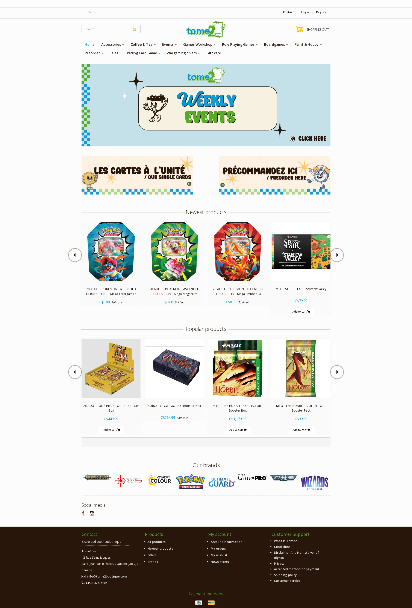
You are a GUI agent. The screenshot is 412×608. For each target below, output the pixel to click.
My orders (218, 548)
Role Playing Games (238, 44)
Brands (152, 562)
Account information (226, 542)
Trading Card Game (141, 53)
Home (90, 44)
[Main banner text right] (274, 175)
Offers (151, 555)
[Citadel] (159, 481)
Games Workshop (198, 44)
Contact (288, 12)
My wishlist (219, 555)
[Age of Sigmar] (97, 477)
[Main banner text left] (137, 175)
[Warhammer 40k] (283, 478)
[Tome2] (206, 29)
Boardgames (275, 44)
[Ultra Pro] (252, 477)
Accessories (111, 44)
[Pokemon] (190, 481)
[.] (206, 105)
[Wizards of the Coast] (314, 483)
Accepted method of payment (297, 569)
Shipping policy (285, 575)
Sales (114, 53)
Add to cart (299, 311)
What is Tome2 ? (286, 541)
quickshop (111, 272)
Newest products (160, 548)
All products (156, 542)
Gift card (213, 53)
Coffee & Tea (142, 44)
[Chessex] (128, 480)
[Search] (135, 29)
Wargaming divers (182, 53)
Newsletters (220, 562)
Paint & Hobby (307, 44)
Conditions (282, 547)
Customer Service (287, 581)
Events (168, 44)
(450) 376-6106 (96, 583)
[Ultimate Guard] (221, 482)
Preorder (93, 53)
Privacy (279, 563)
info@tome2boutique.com (107, 576)
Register (322, 12)
